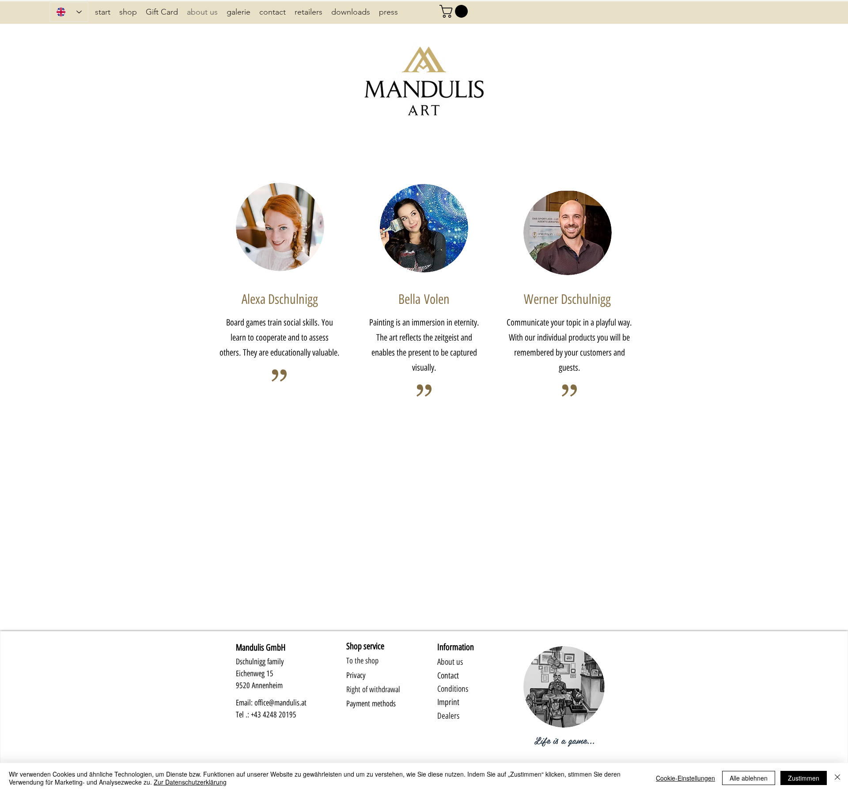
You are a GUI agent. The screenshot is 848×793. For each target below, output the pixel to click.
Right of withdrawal (373, 689)
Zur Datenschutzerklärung (190, 782)
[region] (564, 694)
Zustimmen (803, 778)
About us (450, 662)
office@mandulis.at (280, 703)
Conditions (452, 689)
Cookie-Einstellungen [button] (685, 778)
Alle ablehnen (749, 778)
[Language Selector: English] (68, 12)
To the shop (362, 661)
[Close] (837, 778)
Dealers (448, 716)
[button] (455, 11)
